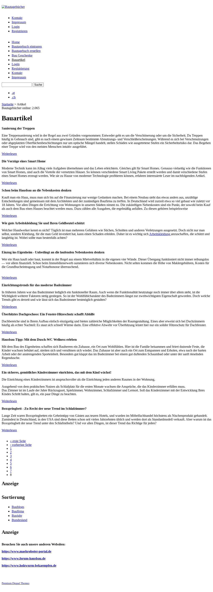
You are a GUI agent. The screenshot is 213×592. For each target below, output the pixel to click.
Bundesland (19, 520)
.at (13, 93)
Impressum (19, 22)
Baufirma (18, 511)
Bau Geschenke (22, 55)
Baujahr (17, 515)
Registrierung (20, 68)
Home (16, 42)
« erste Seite (18, 441)
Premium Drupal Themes (15, 583)
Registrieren (19, 31)
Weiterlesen (9, 153)
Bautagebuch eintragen (27, 46)
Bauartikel (18, 60)
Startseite (8, 104)
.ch (14, 97)
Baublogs (18, 507)
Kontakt (17, 18)
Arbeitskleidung (160, 234)
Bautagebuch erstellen (26, 51)
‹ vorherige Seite (21, 444)
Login (16, 26)
